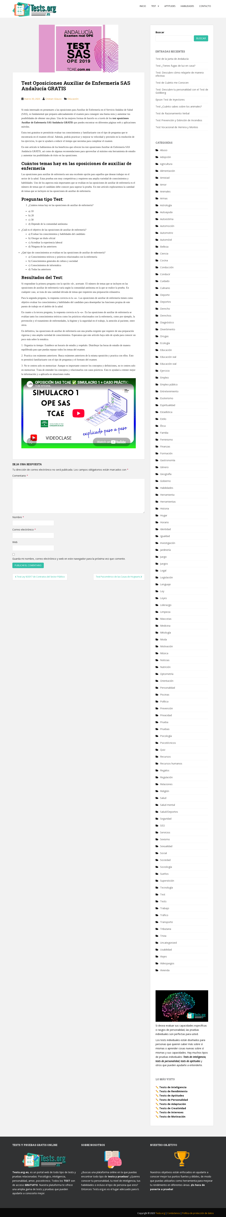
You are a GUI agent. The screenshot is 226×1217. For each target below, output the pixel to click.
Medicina (165, 625)
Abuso (163, 150)
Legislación (166, 577)
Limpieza (165, 612)
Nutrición (165, 667)
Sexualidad (166, 846)
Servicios (165, 832)
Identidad (165, 529)
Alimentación (167, 170)
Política (164, 701)
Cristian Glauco (53, 98)
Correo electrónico (24, 529)
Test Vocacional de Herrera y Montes (177, 127)
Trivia (163, 935)
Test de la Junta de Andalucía (172, 58)
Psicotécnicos (168, 742)
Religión (164, 791)
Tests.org (160, 1213)
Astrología (166, 205)
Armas (164, 198)
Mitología (165, 632)
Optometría (166, 674)
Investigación (167, 543)
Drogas (164, 336)
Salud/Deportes (169, 811)
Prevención (166, 708)
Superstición (167, 880)
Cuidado (165, 281)
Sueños (164, 873)
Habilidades (187, 6)
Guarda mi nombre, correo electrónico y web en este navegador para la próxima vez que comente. (68, 558)
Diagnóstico (167, 322)
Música (164, 653)
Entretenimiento (169, 391)
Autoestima (166, 219)
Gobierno (165, 481)
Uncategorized (168, 942)
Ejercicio (165, 370)
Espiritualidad (167, 405)
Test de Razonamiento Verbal (172, 113)
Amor (163, 184)
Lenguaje (165, 584)
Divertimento (167, 329)
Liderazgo (165, 605)
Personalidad (167, 687)
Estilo (163, 419)
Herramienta (167, 494)
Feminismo (166, 439)
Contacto (205, 6)
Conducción (167, 267)
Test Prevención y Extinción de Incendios (179, 120)
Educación (73, 98)
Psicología (166, 736)
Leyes (163, 598)
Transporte (166, 922)
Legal (163, 570)
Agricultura (166, 164)
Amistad (165, 177)
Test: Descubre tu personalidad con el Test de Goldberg (182, 91)
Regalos (164, 770)
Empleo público (169, 384)
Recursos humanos (171, 763)
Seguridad (165, 818)
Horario (164, 522)
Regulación (166, 777)
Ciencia (164, 253)
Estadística (166, 412)
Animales (165, 191)
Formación (166, 453)
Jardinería (165, 550)
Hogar (163, 515)
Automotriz (166, 232)
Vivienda (165, 970)
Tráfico (164, 915)
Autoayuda (166, 212)
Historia (164, 508)
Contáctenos (173, 1213)
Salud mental (167, 805)
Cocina (164, 260)
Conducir (165, 274)
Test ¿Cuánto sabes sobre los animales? (179, 106)
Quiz (162, 749)
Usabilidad (166, 949)
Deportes (165, 301)
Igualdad (165, 536)
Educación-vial (168, 363)
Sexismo (165, 839)
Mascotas (165, 618)
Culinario (165, 288)
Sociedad (165, 860)
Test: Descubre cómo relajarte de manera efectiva (180, 74)
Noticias (165, 660)
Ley (162, 591)
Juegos (164, 563)
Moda (163, 639)
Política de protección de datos (198, 1213)
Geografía (165, 474)
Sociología (166, 867)
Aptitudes (169, 6)
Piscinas (164, 694)
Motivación (166, 646)
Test (153, 6)
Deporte (165, 295)
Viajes (163, 956)
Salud (163, 798)
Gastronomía (167, 460)
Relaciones (166, 784)
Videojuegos (167, 963)
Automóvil (166, 239)
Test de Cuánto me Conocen (172, 82)
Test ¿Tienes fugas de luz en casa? (175, 65)
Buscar (160, 32)
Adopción (165, 157)
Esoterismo (166, 398)
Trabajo (164, 908)
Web (14, 542)
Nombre (18, 517)
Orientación (166, 680)
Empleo (164, 377)
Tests (163, 901)
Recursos (165, 756)
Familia (164, 432)
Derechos (165, 315)
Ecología (165, 343)
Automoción (167, 226)
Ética (163, 425)
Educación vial (168, 357)
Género (164, 467)
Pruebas (165, 729)
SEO (162, 825)
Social (163, 853)
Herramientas (168, 501)
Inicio (143, 6)
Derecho (165, 308)
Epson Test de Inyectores (170, 99)
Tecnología (166, 887)
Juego (163, 556)
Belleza (164, 246)
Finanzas (165, 446)
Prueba (164, 722)
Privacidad (166, 715)
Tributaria (165, 929)
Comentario (20, 475)
